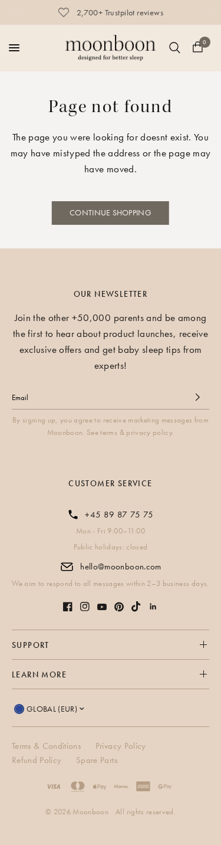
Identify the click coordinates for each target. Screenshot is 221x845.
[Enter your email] (197, 397)
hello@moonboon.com (120, 566)
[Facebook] (67, 606)
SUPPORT (31, 645)
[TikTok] (136, 606)
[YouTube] (102, 607)
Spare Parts (96, 760)
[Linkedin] (153, 606)
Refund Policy (36, 760)
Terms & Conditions (46, 746)
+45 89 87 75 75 (119, 514)
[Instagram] (85, 606)
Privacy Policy (120, 746)
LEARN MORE (39, 674)
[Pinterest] (119, 607)
